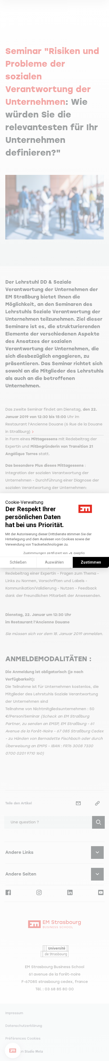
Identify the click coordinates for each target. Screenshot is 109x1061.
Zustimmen (91, 562)
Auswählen (54, 562)
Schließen (18, 562)
